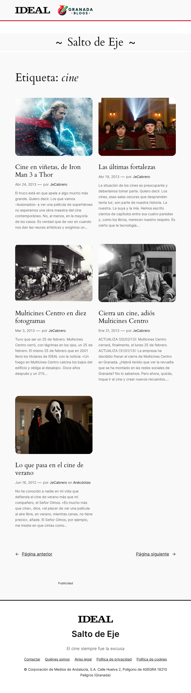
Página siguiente (156, 554)
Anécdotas (82, 482)
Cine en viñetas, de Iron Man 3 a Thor (48, 171)
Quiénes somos (57, 659)
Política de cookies (152, 659)
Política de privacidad (114, 659)
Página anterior (33, 554)
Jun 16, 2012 (25, 482)
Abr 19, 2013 (108, 176)
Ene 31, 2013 (108, 330)
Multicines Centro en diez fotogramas (50, 317)
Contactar (32, 659)
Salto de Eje (95, 42)
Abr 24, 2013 (25, 184)
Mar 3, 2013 (25, 330)
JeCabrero (58, 184)
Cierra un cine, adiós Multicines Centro (126, 317)
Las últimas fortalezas (126, 167)
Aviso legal (83, 659)
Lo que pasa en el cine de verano (49, 469)
